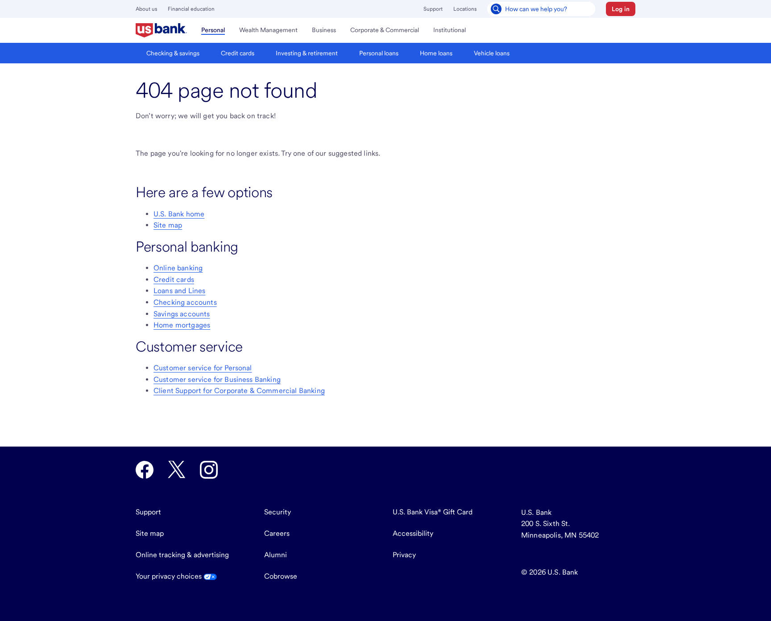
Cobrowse (280, 576)
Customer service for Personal (202, 368)
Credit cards (173, 279)
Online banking (178, 268)
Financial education (191, 9)
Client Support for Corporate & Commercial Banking (239, 390)
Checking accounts (185, 302)
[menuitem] (161, 30)
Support (433, 9)
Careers (277, 533)
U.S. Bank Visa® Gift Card (433, 512)
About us (146, 9)
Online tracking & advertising (182, 555)
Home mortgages (181, 325)
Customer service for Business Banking (217, 379)
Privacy (404, 555)
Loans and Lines (179, 290)
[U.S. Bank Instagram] (209, 470)
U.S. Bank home (178, 214)
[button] (620, 9)
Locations (465, 9)
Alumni (275, 555)
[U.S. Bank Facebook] (144, 470)
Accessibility (413, 533)
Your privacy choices (169, 576)
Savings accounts (181, 314)
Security (277, 512)
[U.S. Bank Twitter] (177, 470)
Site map (167, 225)
